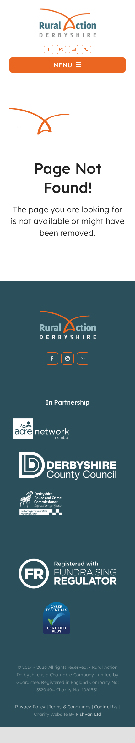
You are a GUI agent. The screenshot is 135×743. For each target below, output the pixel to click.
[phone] (86, 49)
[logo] (67, 7)
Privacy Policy (30, 706)
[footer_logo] (67, 313)
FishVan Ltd (88, 714)
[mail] (73, 49)
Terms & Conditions (70, 706)
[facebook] (48, 49)
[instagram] (61, 49)
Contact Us (105, 706)
